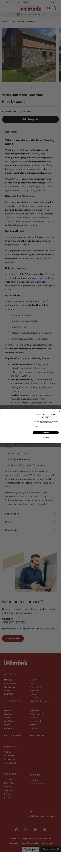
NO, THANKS (46, 437)
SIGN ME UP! (45, 432)
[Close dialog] (59, 410)
